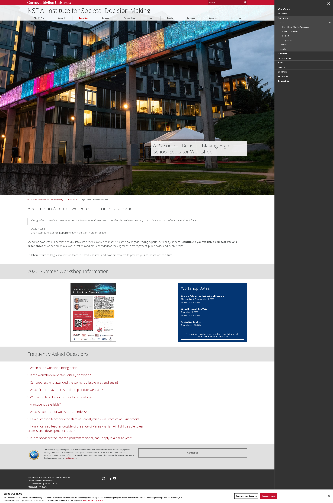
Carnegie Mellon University (52, 3)
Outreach (106, 18)
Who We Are (39, 18)
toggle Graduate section (330, 44)
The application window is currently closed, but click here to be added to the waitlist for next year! (213, 335)
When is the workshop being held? (53, 368)
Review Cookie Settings (246, 496)
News (151, 18)
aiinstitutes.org (70, 458)
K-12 (78, 199)
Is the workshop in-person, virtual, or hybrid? (60, 375)
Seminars (191, 18)
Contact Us (236, 18)
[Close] (329, 496)
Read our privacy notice (93, 500)
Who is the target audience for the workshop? (61, 397)
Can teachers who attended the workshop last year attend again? (74, 382)
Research (61, 18)
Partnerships (129, 18)
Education (83, 18)
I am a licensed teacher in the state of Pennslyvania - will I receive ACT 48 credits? (85, 419)
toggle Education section (330, 18)
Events (170, 18)
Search (245, 2)
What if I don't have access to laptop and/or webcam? (66, 389)
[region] (166, 496)
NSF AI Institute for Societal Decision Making (88, 10)
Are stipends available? (45, 404)
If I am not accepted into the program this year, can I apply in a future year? (81, 438)
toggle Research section (330, 13)
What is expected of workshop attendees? (58, 411)
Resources (213, 18)
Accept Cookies (268, 496)
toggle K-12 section (330, 22)
